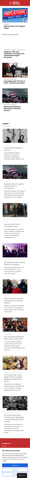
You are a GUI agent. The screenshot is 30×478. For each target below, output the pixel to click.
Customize (15, 470)
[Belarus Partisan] (15, 3)
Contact (4, 446)
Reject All (15, 474)
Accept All (15, 465)
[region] (15, 463)
